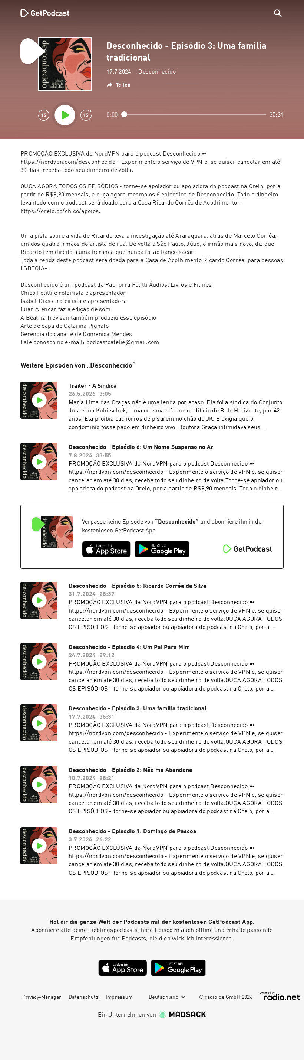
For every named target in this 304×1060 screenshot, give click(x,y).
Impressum (119, 997)
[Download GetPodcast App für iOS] (106, 549)
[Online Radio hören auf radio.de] (280, 996)
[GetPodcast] (40, 13)
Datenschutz (83, 997)
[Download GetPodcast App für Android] (162, 549)
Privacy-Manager (41, 997)
